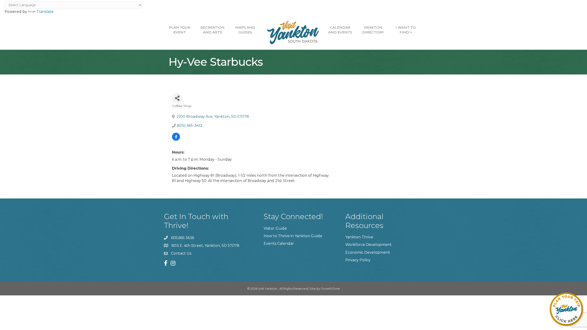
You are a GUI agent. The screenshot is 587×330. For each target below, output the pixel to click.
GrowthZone (330, 288)
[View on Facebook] (176, 139)
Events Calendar (279, 243)
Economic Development (367, 252)
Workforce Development (368, 244)
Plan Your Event (179, 29)
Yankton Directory (373, 29)
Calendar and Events (340, 29)
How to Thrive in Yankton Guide (293, 236)
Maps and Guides (245, 29)
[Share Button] (177, 98)
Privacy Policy (358, 260)
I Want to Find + (406, 29)
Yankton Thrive (359, 237)
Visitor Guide (275, 228)
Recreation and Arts (212, 29)
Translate (45, 11)
